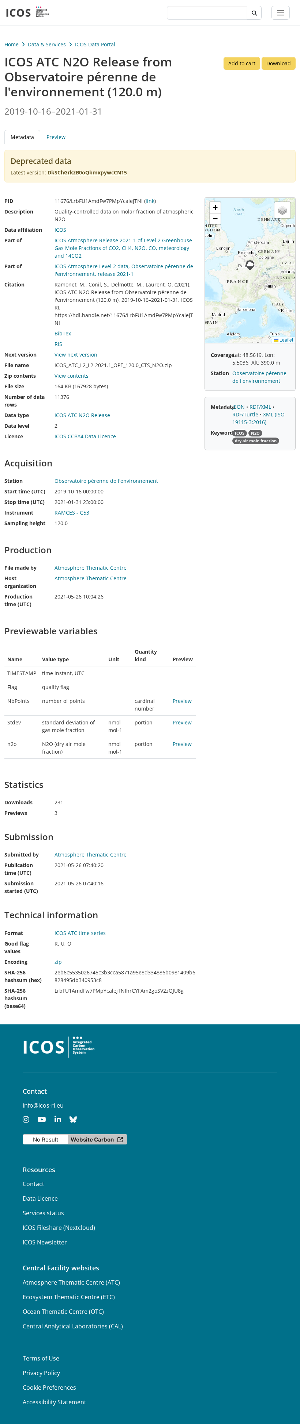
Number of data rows (24, 400)
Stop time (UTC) (24, 502)
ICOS (60, 229)
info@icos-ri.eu (43, 1105)
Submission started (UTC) (21, 887)
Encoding (15, 961)
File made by (20, 567)
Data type (16, 415)
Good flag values (16, 947)
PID (8, 200)
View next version (76, 354)
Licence (13, 436)
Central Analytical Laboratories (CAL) (73, 1326)
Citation (14, 284)
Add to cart (241, 63)
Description (18, 211)
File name (16, 365)
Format (13, 933)
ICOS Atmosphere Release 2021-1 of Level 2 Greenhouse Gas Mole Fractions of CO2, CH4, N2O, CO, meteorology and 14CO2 (123, 248)
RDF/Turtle (246, 414)
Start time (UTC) (24, 491)
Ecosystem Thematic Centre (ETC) (69, 1297)
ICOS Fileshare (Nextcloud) (59, 1228)
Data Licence (40, 1198)
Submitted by (21, 854)
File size (14, 386)
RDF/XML (261, 406)
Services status (43, 1213)
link (150, 200)
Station (13, 480)
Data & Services (47, 44)
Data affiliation (23, 229)
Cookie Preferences (49, 1387)
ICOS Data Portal (95, 44)
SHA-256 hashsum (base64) (15, 998)
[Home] (27, 12)
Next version (20, 354)
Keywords (223, 432)
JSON (239, 406)
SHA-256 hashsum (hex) (23, 976)
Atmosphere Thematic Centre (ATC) (71, 1282)
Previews (15, 812)
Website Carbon (92, 1139)
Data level (16, 425)
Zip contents (20, 375)
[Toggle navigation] (280, 13)
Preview (55, 137)
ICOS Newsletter (45, 1242)
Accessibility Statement (54, 1402)
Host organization (20, 582)
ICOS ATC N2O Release (82, 415)
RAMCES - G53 (72, 512)
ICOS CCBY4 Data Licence (85, 436)
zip (58, 961)
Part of (13, 240)
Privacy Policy (41, 1373)
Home (11, 44)
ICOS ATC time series (80, 933)
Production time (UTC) (18, 600)
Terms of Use (41, 1358)
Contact (33, 1184)
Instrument (18, 512)
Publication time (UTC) (18, 869)
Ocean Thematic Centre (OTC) (63, 1312)
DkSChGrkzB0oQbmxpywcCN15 (87, 172)
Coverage (222, 354)
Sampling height (24, 523)
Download (278, 63)
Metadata (223, 406)
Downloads (18, 802)
